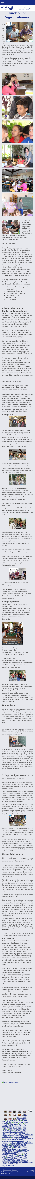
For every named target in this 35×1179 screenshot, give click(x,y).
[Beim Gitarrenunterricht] (14, 1112)
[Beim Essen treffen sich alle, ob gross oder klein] (10, 1115)
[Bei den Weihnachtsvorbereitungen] (24, 1162)
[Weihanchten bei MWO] (10, 1158)
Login (32, 1170)
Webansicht (30, 1171)
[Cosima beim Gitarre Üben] (25, 1118)
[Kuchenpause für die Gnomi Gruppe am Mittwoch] (20, 1147)
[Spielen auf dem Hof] (20, 1158)
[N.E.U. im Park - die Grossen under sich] (5, 1154)
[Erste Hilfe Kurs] (20, 1129)
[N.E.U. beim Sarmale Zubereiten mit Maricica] (10, 1154)
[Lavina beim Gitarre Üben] (24, 1147)
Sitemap (14, 1170)
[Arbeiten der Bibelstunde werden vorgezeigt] (17, 1095)
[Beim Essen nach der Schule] (14, 1115)
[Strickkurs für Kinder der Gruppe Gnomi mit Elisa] (14, 1158)
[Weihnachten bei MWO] (5, 1158)
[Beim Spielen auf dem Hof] (10, 1119)
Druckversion (7, 1170)
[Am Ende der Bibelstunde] (5, 1112)
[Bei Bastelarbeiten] (10, 1112)
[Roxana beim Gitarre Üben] (25, 1158)
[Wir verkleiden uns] (10, 1165)
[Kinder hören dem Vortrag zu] (5, 1144)
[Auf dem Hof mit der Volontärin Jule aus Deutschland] (24, 1112)
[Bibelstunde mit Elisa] (20, 1119)
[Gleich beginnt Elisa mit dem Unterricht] (24, 1133)
